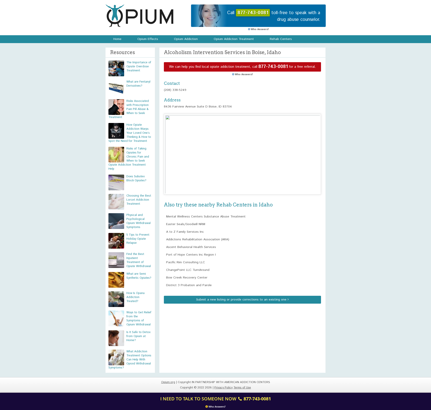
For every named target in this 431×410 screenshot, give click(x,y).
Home (117, 39)
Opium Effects (147, 39)
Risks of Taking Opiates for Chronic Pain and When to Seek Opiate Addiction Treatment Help (128, 159)
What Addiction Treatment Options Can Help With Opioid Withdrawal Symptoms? (129, 359)
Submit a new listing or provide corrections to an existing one (242, 299)
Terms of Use (242, 388)
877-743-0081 (273, 67)
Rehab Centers (281, 39)
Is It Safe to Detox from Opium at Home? (138, 336)
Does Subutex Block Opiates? (136, 178)
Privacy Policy (223, 388)
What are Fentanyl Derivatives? (138, 84)
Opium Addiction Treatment (234, 39)
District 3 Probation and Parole (189, 285)
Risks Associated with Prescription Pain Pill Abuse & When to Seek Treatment (128, 109)
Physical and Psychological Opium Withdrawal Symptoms (138, 221)
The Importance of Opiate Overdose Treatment (138, 66)
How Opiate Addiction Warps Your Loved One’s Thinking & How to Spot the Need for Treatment (129, 133)
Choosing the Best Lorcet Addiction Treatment (138, 200)
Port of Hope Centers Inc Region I (191, 254)
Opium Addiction (186, 39)
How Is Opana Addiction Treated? (135, 297)
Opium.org (139, 15)
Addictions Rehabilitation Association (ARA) (197, 239)
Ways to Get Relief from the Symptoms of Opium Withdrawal (138, 318)
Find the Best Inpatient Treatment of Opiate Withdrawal (138, 260)
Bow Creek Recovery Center (186, 277)
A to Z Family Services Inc (185, 232)
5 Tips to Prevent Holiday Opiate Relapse (137, 239)
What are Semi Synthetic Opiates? (138, 276)
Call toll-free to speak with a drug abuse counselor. (273, 16)
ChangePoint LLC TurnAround (187, 270)
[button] (242, 150)
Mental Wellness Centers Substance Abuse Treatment (206, 216)
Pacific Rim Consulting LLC (185, 262)
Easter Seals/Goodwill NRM (185, 224)
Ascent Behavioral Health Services (191, 247)
